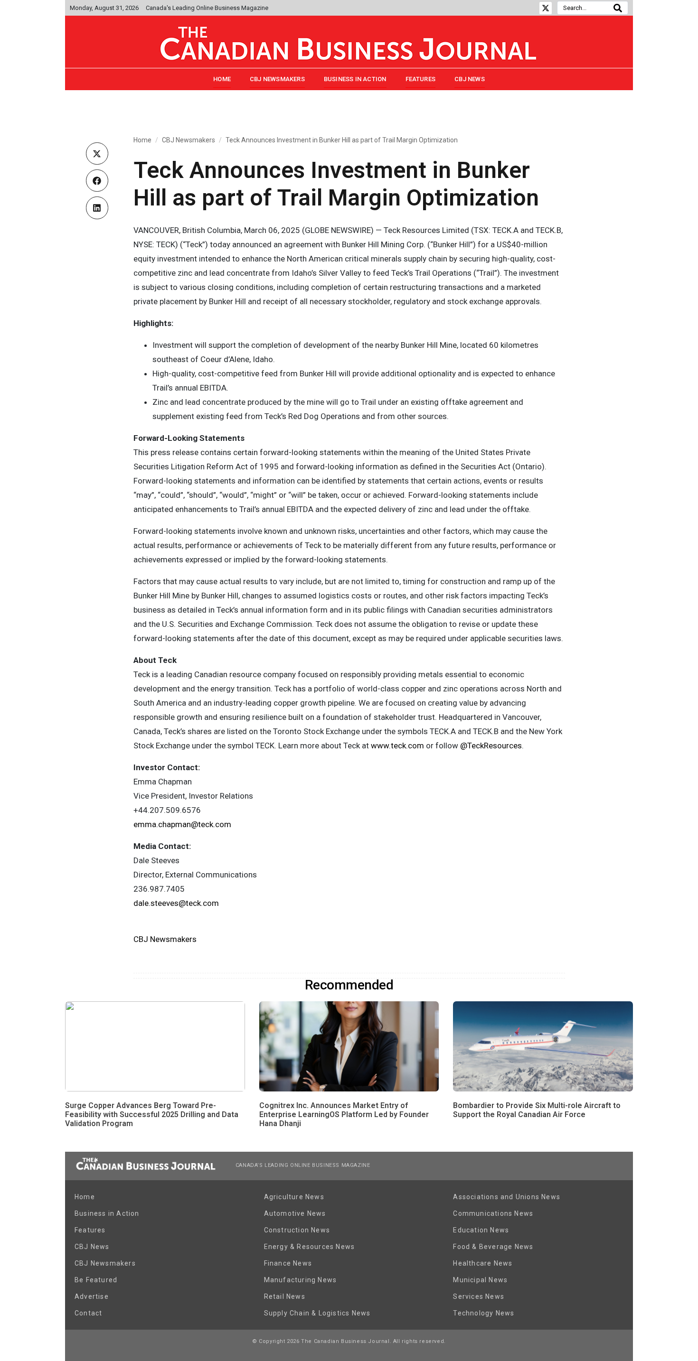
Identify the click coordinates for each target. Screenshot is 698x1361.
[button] (97, 153)
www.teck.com (397, 745)
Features (421, 79)
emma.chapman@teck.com (182, 824)
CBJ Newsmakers (277, 79)
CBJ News (469, 79)
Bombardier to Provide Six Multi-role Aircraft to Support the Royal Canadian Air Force (537, 1110)
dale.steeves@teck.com (176, 903)
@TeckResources (491, 745)
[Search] (618, 7)
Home (222, 79)
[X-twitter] (545, 8)
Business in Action (355, 79)
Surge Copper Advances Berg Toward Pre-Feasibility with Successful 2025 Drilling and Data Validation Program (151, 1114)
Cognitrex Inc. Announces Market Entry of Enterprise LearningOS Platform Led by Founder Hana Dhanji (344, 1114)
